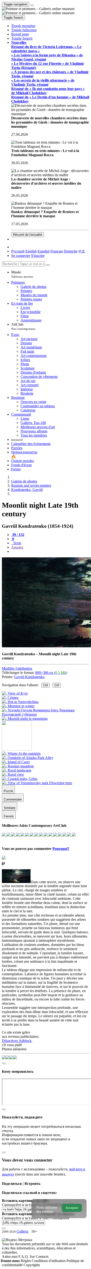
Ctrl (45, 685)
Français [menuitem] (56, 251)
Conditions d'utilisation (49, 1261)
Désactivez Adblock (17, 1041)
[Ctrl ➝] (21, 753)
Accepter (72, 1208)
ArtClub (23, 326)
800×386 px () (51, 673)
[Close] (48, 265)
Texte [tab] (16, 543)
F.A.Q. (24, 1257)
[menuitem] (81, 251)
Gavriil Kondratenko (29, 677)
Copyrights (32, 1265)
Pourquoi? (60, 849)
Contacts (42, 1257)
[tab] (17, 535)
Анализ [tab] (17, 547)
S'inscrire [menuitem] (38, 256)
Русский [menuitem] (17, 251)
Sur (33, 1257)
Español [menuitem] (43, 251)
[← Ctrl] (25, 719)
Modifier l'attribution (17, 668)
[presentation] (50, 551)
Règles (26, 1261)
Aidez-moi (10, 1257)
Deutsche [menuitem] (70, 251)
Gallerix (22, 1231)
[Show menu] (32, 5)
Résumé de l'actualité (27, 234)
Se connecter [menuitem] (20, 256)
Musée (22, 274)
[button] (23, 26)
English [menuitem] (31, 251)
